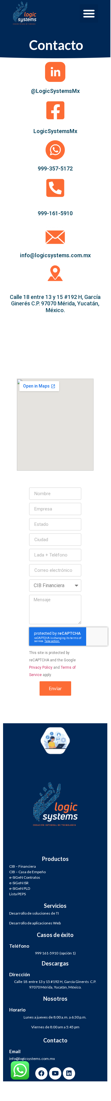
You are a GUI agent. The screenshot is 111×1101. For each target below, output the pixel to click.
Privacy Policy (40, 667)
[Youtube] (55, 1073)
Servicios (55, 905)
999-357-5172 (55, 168)
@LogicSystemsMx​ (55, 91)
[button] (89, 13)
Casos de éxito (55, 934)
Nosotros (55, 998)
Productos (55, 858)
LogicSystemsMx (55, 131)
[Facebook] (41, 1073)
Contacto (55, 1040)
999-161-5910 (55, 213)
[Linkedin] (69, 1073)
